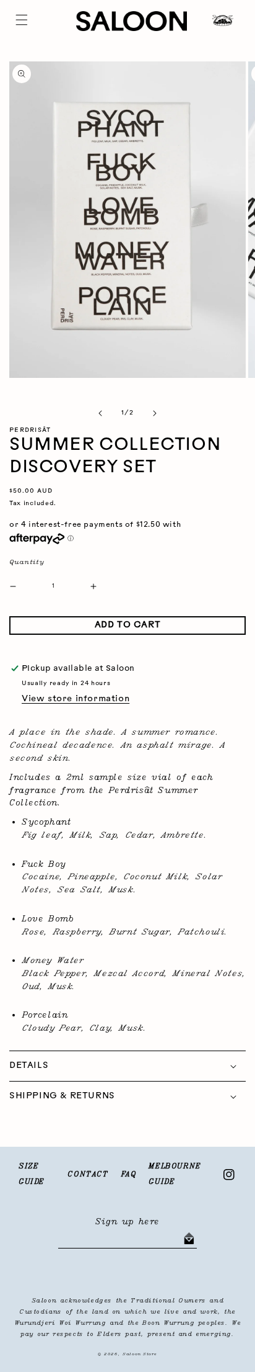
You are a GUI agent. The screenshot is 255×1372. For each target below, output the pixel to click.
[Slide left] (100, 413)
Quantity (26, 562)
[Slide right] (154, 413)
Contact (87, 1174)
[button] (21, 20)
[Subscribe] (189, 1238)
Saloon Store (140, 1354)
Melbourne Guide (175, 1174)
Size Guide (32, 1174)
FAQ (129, 1174)
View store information (75, 699)
